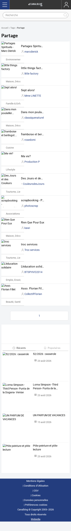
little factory (31, 73)
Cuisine (10, 147)
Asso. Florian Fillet (33, 288)
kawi (27, 227)
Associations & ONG (17, 213)
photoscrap (31, 205)
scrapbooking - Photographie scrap (43, 200)
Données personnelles (36, 500)
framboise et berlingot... (36, 134)
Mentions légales (35, 481)
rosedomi (29, 139)
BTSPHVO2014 (33, 272)
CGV (36, 490)
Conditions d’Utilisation (36, 485)
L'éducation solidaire (34, 266)
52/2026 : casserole (44, 353)
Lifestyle (10, 169)
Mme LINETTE (32, 95)
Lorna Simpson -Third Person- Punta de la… (45, 386)
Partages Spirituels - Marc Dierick (42, 46)
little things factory (33, 68)
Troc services (32, 249)
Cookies (36, 495)
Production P (32, 161)
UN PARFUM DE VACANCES (49, 415)
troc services (29, 244)
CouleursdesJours (33, 183)
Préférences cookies (36, 504)
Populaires (54, 347)
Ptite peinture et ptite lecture (45, 447)
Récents (21, 347)
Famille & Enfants (15, 103)
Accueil (4, 28)
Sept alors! (28, 90)
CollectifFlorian (33, 293)
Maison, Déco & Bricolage (19, 81)
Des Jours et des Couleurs (38, 178)
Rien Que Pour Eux (32, 222)
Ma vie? (26, 156)
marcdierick (31, 51)
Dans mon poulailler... (34, 112)
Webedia (35, 519)
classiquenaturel (34, 117)
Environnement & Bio (17, 59)
